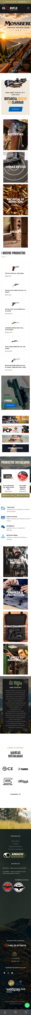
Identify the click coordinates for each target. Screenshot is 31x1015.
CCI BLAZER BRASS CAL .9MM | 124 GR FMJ (8, 487)
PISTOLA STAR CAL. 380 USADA (14, 273)
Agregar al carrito (9, 495)
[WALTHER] (23, 781)
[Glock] (8, 781)
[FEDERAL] (15, 794)
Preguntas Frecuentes (15, 846)
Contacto (15, 844)
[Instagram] (8, 973)
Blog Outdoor (15, 841)
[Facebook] (4, 973)
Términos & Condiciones (15, 849)
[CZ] (8, 769)
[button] (15, 109)
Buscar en (15, 1012)
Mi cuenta (5, 1012)
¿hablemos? (15, 958)
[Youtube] (12, 973)
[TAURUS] (23, 769)
